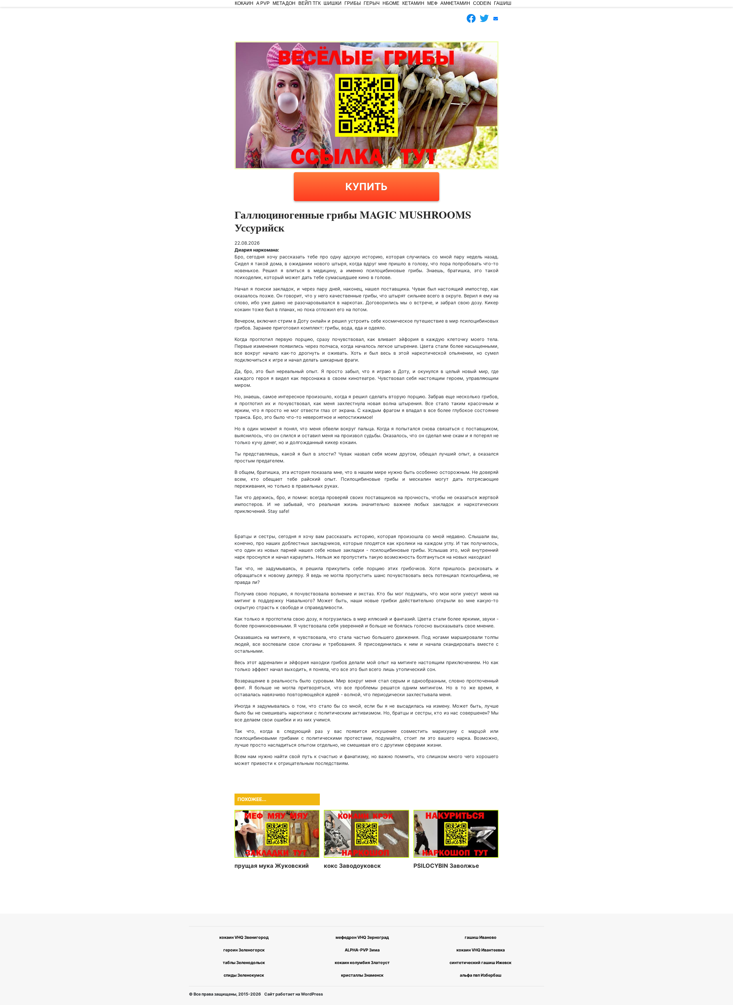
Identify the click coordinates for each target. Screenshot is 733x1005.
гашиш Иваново (480, 937)
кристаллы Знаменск (362, 975)
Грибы (352, 3)
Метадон (284, 3)
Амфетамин (455, 3)
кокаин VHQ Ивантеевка (480, 949)
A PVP (263, 3)
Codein (482, 3)
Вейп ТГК (309, 3)
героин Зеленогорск (244, 949)
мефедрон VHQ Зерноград (362, 937)
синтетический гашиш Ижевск (480, 962)
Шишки (333, 3)
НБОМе (391, 3)
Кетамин (413, 3)
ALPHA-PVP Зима (362, 949)
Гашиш (502, 3)
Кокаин (244, 3)
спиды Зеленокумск (244, 975)
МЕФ (432, 3)
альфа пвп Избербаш (480, 975)
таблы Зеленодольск (244, 962)
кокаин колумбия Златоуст (362, 962)
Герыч (372, 3)
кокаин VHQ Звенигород (244, 937)
